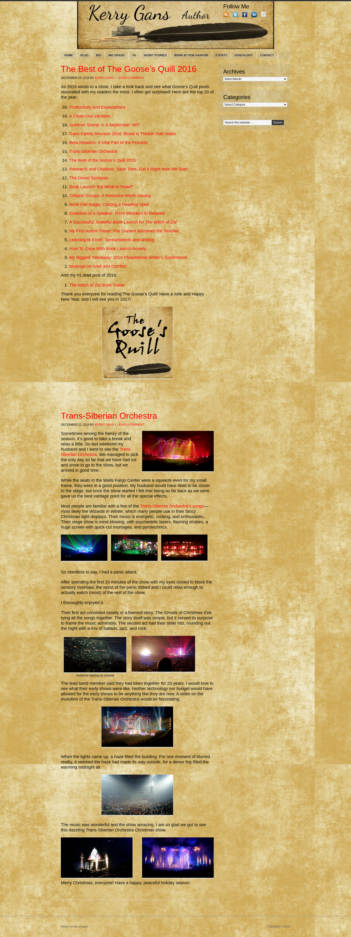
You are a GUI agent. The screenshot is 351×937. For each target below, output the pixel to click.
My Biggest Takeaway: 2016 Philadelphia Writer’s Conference (128, 257)
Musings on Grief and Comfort (98, 266)
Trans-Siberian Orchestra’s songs (172, 506)
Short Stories (155, 55)
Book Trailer (97, 285)
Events (221, 55)
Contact (267, 55)
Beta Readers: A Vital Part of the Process (108, 142)
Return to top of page (74, 926)
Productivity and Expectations (97, 107)
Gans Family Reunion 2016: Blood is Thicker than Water (122, 133)
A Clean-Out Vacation (89, 116)
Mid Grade (116, 55)
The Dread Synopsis (88, 178)
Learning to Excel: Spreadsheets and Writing (111, 239)
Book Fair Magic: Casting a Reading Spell (109, 204)
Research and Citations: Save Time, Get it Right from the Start (128, 169)
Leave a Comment (130, 78)
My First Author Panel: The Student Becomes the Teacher (124, 231)
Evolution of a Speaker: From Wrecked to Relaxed (117, 213)
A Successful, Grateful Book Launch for (122, 222)
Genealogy (243, 55)
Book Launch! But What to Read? (101, 186)
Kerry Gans (104, 78)
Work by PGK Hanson (191, 55)
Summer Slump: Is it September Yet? (104, 125)
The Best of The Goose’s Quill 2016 (129, 69)
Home (68, 55)
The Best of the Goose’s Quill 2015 (102, 160)
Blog (84, 55)
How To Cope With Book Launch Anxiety (107, 248)
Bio (98, 55)
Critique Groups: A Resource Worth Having (110, 195)
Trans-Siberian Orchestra (93, 151)
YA (134, 55)
